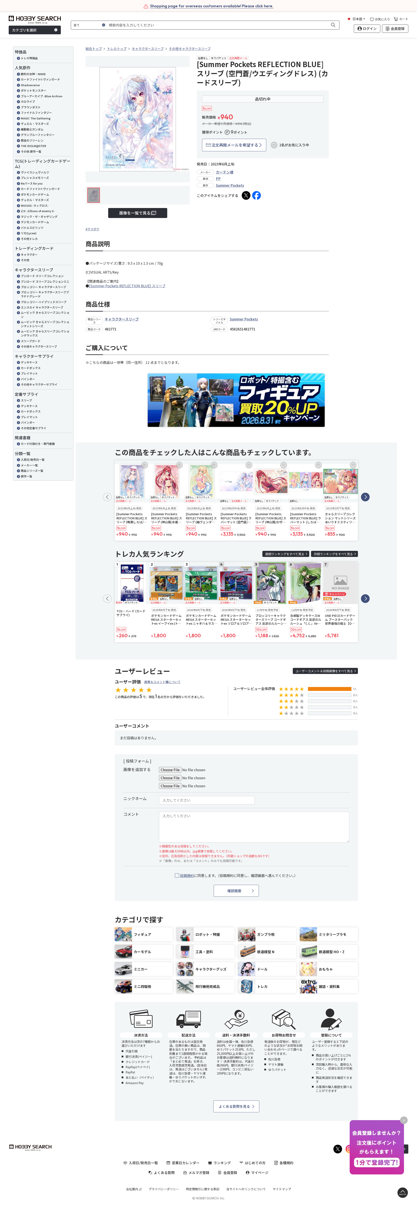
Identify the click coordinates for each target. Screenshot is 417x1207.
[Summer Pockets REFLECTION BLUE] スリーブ (127, 285)
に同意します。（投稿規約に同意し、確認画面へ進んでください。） (239, 875)
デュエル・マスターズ (35, 124)
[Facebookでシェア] (256, 195)
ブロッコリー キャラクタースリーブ (43, 287)
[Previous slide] (107, 497)
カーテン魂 (224, 172)
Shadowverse (30, 85)
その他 (25, 260)
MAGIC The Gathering (35, 118)
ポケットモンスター (33, 90)
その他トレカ (29, 239)
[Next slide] (365, 497)
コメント (131, 814)
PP (218, 178)
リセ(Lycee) (28, 233)
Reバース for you (32, 183)
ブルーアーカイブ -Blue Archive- (42, 96)
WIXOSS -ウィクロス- (35, 205)
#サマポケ (92, 229)
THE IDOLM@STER (33, 146)
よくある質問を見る (234, 1106)
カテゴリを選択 (24, 30)
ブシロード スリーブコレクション (42, 276)
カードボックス (31, 368)
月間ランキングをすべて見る (333, 554)
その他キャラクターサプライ (39, 384)
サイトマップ (282, 1189)
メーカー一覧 (29, 465)
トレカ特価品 (29, 58)
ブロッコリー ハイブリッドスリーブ (43, 302)
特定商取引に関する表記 (202, 1189)
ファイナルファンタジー (36, 113)
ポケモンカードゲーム (35, 194)
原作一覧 (26, 476)
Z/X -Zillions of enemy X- (38, 211)
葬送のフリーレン (32, 140)
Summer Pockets (230, 185)
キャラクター (29, 255)
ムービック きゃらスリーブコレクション (45, 314)
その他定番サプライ (33, 428)
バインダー (28, 379)
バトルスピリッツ (32, 228)
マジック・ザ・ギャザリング (39, 217)
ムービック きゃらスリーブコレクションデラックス (45, 333)
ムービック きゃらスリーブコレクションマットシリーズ (45, 324)
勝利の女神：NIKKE (33, 74)
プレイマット (29, 373)
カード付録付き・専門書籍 (38, 444)
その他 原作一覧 (31, 151)
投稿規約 (187, 875)
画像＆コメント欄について (162, 682)
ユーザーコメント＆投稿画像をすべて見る (324, 671)
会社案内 (132, 1189)
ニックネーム (135, 798)
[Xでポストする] (246, 195)
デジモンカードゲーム (35, 222)
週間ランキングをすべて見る (284, 554)
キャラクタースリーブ (122, 319)
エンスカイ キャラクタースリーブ (42, 307)
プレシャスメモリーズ (35, 178)
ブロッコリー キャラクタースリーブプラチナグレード (45, 294)
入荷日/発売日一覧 (33, 459)
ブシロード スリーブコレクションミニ (45, 281)
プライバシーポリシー (164, 1189)
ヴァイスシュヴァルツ (35, 172)
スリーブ (26, 400)
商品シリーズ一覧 (32, 471)
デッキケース (29, 362)
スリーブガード (30, 341)
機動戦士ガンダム (32, 129)
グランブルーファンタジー (38, 135)
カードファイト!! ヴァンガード (40, 79)
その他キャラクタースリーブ (39, 346)
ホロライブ (28, 101)
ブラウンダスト (31, 107)
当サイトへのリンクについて (246, 1189)
